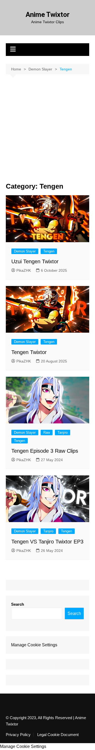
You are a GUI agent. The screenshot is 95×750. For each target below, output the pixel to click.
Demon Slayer (25, 251)
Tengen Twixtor (29, 352)
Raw (46, 432)
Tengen (48, 251)
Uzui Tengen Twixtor (35, 261)
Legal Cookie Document (58, 735)
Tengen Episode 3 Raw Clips (44, 451)
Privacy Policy (18, 735)
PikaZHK (23, 270)
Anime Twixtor (48, 14)
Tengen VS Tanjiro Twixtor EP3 (47, 541)
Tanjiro (63, 432)
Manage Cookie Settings (34, 645)
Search (17, 604)
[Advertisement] (47, 124)
